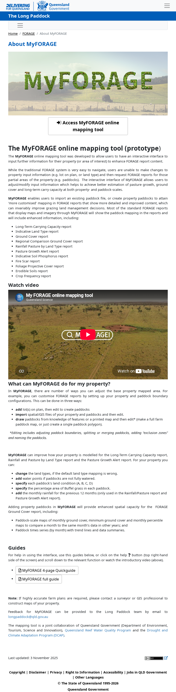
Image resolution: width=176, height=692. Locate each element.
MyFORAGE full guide (40, 579)
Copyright (17, 672)
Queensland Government (88, 689)
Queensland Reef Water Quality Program (98, 630)
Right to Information (83, 672)
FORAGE (28, 33)
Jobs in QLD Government (147, 672)
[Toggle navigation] (167, 5)
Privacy (56, 672)
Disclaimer (37, 672)
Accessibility (113, 672)
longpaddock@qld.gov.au (28, 617)
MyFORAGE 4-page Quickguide (48, 570)
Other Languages (89, 677)
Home (13, 33)
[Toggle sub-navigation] (20, 25)
